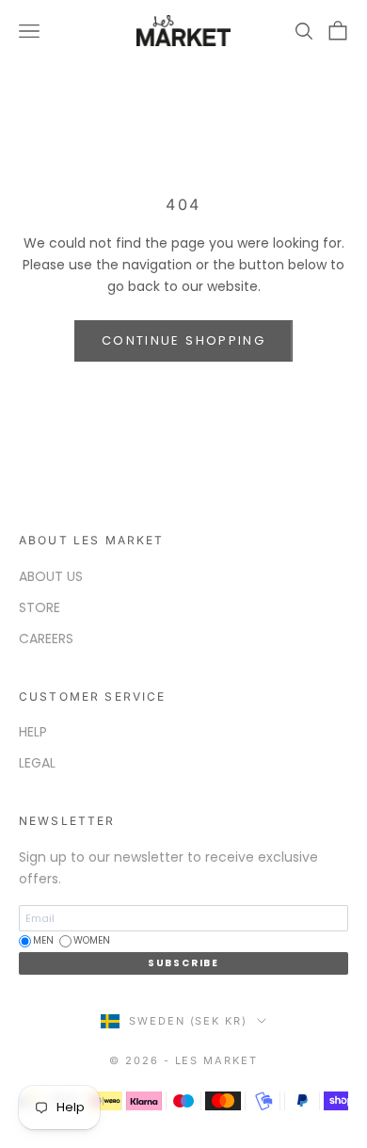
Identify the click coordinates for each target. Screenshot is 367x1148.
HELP (33, 731)
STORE (39, 607)
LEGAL (37, 762)
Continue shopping (183, 340)
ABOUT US (51, 576)
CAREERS (46, 638)
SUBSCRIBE (183, 963)
